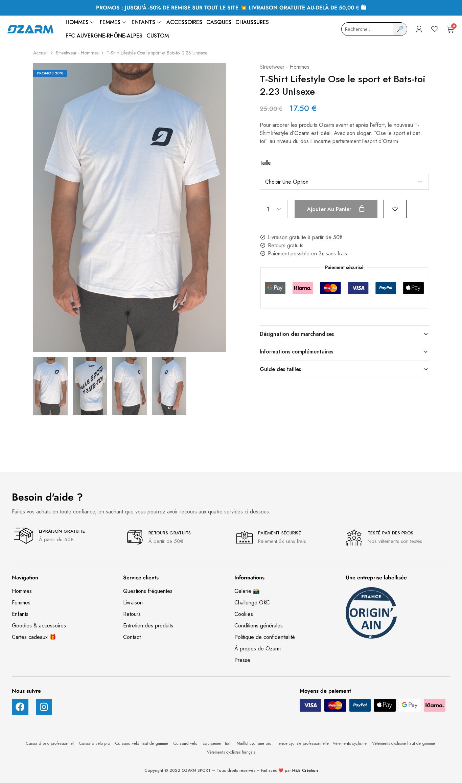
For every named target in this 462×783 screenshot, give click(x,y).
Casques (218, 22)
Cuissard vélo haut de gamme (142, 743)
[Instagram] (44, 707)
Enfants (143, 22)
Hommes (77, 22)
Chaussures (252, 22)
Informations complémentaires (296, 351)
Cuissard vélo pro (95, 743)
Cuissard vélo (186, 743)
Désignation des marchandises (297, 334)
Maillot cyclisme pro (255, 743)
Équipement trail (218, 743)
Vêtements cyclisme (350, 743)
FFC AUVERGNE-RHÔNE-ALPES (104, 36)
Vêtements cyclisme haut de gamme (404, 743)
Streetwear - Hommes (77, 52)
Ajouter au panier (330, 209)
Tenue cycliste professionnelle (303, 743)
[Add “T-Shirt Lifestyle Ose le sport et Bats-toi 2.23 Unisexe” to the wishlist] (395, 208)
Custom (157, 36)
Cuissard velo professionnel (50, 743)
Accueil (40, 52)
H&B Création (305, 770)
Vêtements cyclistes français (231, 752)
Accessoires (184, 22)
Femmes (110, 22)
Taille (265, 163)
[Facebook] (20, 707)
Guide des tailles (280, 369)
